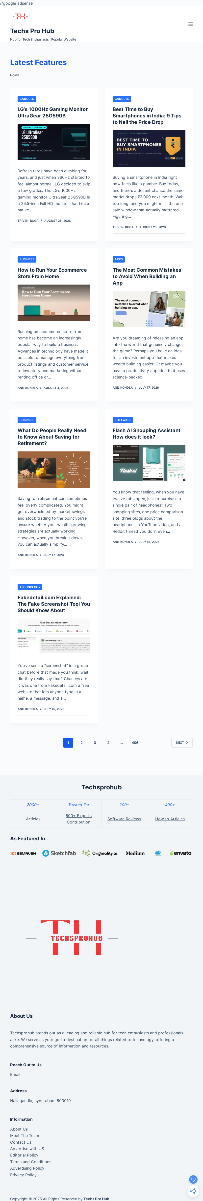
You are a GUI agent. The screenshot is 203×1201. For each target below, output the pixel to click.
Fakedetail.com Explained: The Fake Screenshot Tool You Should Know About (54, 604)
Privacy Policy (23, 1174)
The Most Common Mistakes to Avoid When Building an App (147, 276)
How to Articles (170, 818)
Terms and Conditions (30, 1161)
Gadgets (27, 99)
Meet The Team (24, 1135)
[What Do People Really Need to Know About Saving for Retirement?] (54, 469)
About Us (19, 1129)
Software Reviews (124, 818)
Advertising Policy (27, 1168)
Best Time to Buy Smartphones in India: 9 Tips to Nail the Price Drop (147, 115)
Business (27, 259)
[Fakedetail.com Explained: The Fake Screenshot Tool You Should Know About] (54, 637)
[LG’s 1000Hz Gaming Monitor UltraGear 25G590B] (54, 142)
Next (180, 742)
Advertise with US (27, 1148)
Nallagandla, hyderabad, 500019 (40, 1100)
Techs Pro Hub (32, 31)
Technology (30, 587)
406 (135, 742)
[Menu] (190, 24)
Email (15, 1074)
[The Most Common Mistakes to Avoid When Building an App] (149, 309)
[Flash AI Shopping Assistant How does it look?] (149, 463)
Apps (119, 259)
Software (123, 420)
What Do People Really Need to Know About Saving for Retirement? (52, 436)
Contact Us (20, 1142)
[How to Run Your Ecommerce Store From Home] (54, 303)
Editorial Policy (24, 1155)
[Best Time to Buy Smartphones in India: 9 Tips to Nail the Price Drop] (149, 148)
